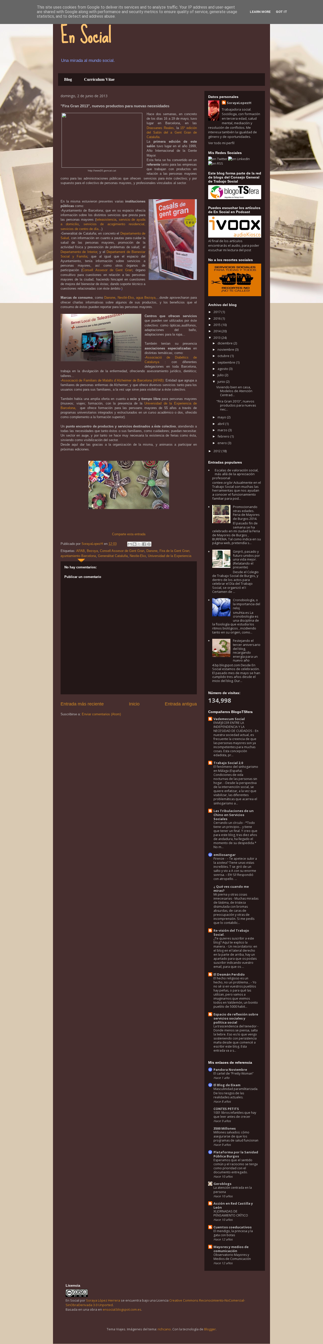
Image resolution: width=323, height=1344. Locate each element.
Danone (109, 297)
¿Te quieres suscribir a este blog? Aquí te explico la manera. (233, 942)
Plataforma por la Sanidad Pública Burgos (235, 1154)
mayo (222, 417)
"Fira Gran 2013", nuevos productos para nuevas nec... (236, 405)
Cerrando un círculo (228, 823)
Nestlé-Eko (126, 297)
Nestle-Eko (138, 556)
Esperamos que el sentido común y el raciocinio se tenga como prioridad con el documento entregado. (235, 1166)
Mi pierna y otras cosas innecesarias (230, 896)
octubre (224, 355)
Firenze (219, 858)
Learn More (260, 12)
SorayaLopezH (239, 102)
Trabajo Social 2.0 (228, 762)
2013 (217, 337)
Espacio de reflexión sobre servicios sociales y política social (235, 1018)
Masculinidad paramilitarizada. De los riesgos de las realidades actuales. (235, 1093)
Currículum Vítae (99, 79)
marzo (223, 430)
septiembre (227, 362)
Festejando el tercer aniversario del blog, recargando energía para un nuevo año (246, 650)
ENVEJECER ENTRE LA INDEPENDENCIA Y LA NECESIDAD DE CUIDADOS (233, 727)
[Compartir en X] (139, 544)
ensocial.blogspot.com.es (122, 1309)
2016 (217, 318)
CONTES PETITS (226, 1108)
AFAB (80, 551)
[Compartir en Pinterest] (148, 544)
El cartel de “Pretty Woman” (233, 1073)
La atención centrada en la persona (232, 1189)
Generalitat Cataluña (113, 556)
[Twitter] (218, 159)
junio (222, 381)
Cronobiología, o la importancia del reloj (246, 604)
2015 (217, 324)
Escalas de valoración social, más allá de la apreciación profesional (235, 474)
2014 (217, 331)
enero (223, 443)
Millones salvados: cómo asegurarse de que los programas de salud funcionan (235, 1136)
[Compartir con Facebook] (144, 544)
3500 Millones (224, 1128)
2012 (217, 451)
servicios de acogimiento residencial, (112, 224)
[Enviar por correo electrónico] (129, 544)
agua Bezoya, (146, 297)
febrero (224, 436)
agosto (223, 368)
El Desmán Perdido (229, 974)
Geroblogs (222, 1183)
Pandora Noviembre (230, 1069)
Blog (68, 79)
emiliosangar (224, 854)
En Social (86, 35)
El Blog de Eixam (226, 1085)
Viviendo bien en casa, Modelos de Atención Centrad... (234, 391)
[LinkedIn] (239, 159)
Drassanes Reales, (161, 128)
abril (221, 423)
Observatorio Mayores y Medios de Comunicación (232, 1257)
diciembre (225, 343)
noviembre (226, 349)
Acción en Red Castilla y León (233, 1205)
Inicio (134, 703)
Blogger (210, 1329)
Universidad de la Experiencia (169, 556)
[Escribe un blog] (134, 544)
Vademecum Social (229, 719)
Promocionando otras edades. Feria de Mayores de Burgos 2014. (246, 512)
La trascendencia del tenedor (235, 1026)
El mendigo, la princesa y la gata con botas (233, 1233)
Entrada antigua (181, 703)
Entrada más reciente (82, 703)
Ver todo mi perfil (221, 143)
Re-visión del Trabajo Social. (231, 932)
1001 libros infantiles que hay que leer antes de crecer (234, 1114)
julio (221, 375)
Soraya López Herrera (103, 1300)
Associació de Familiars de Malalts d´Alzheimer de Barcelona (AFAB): (113, 380)
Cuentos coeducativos (232, 1227)
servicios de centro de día (79, 229)
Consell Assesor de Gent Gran (107, 270)
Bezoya (92, 551)
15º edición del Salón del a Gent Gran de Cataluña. (172, 132)
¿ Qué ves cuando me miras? (231, 888)
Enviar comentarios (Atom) (101, 714)
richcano (164, 1329)
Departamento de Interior (79, 252)
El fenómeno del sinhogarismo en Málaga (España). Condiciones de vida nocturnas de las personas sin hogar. (235, 775)
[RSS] (215, 163)
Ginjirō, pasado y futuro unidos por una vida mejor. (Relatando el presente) (246, 559)
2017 (217, 312)
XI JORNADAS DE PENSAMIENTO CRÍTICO (230, 1213)
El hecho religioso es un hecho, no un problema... (232, 980)
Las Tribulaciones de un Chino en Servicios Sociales (233, 814)
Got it (281, 12)
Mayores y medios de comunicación (231, 1249)
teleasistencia (106, 219)
